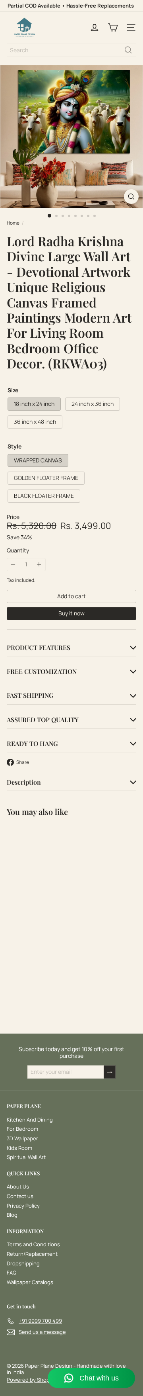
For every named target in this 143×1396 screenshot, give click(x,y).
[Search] (128, 50)
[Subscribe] (110, 1072)
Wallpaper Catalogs (30, 1282)
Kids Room (19, 1147)
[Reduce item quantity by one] (13, 564)
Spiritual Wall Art (26, 1157)
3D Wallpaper (22, 1138)
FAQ (11, 1272)
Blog (12, 1214)
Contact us (20, 1196)
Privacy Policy (23, 1205)
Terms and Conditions (33, 1244)
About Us (18, 1186)
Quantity (18, 550)
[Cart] (113, 27)
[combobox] (71, 50)
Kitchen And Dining (30, 1119)
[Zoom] (131, 196)
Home (13, 223)
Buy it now (71, 613)
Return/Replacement (32, 1253)
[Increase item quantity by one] (39, 564)
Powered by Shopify (31, 1379)
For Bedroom (22, 1128)
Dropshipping (23, 1263)
